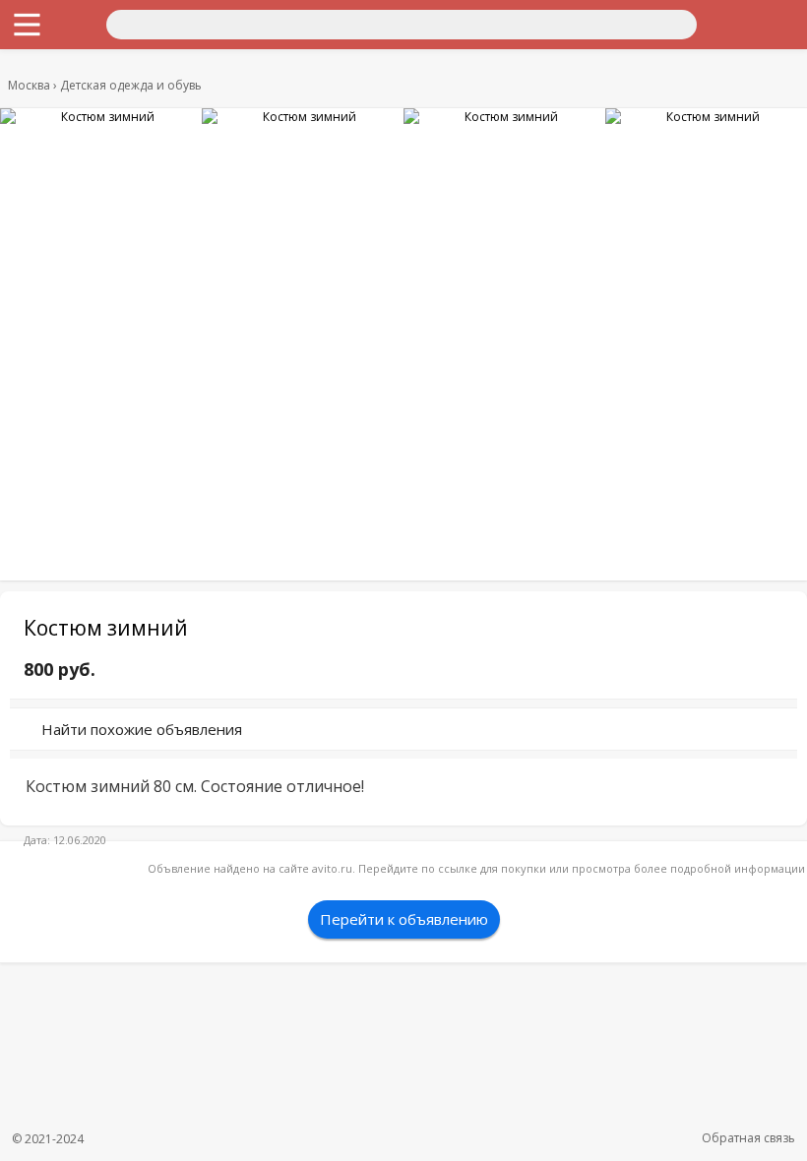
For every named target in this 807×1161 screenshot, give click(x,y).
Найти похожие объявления (141, 729)
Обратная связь (748, 1138)
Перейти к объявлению (404, 919)
